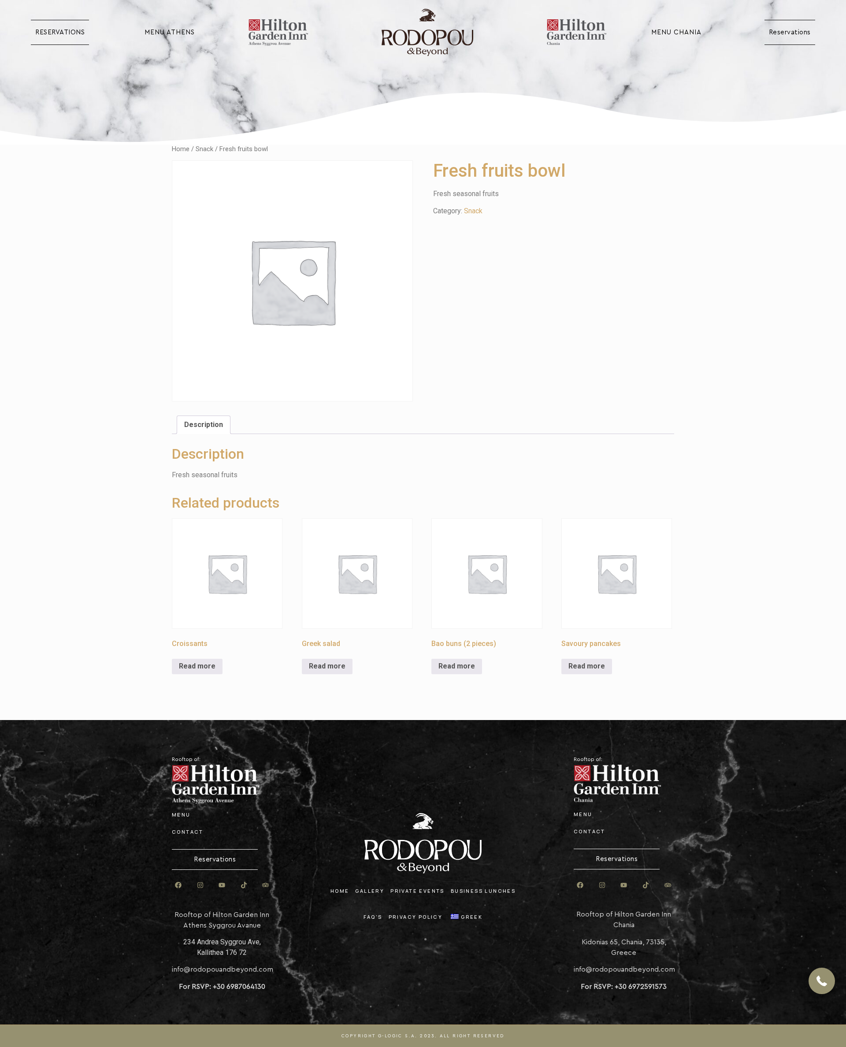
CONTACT (188, 831)
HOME (339, 890)
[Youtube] (222, 885)
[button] (822, 981)
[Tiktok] (243, 885)
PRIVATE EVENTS (417, 890)
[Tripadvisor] (265, 885)
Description (203, 424)
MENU (181, 814)
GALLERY (369, 890)
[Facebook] (178, 885)
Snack (204, 149)
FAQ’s (373, 916)
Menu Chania (676, 32)
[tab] (203, 425)
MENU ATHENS (170, 32)
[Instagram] (200, 885)
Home (180, 149)
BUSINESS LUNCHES (483, 890)
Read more (197, 666)
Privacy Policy (416, 916)
